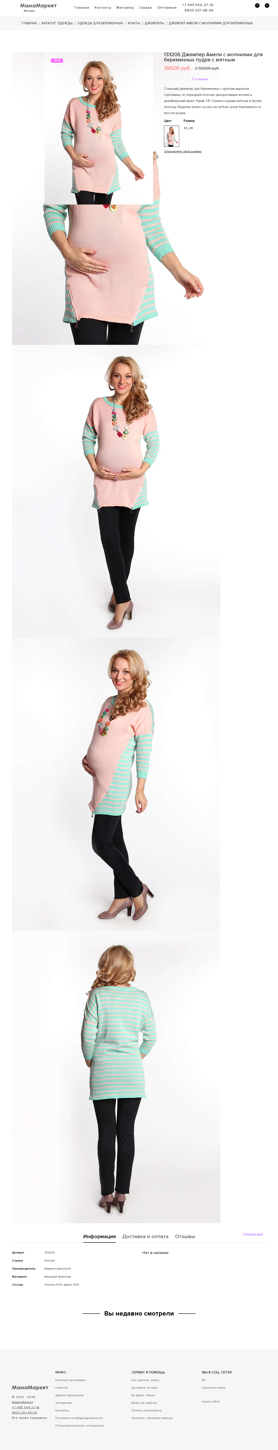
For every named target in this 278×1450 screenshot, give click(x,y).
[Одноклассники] (172, 178)
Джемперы (154, 23)
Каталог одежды (57, 23)
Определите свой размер (183, 151)
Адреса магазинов (69, 1395)
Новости (61, 1387)
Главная (81, 8)
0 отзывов (200, 79)
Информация (99, 1237)
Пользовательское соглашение (79, 1425)
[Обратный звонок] (233, 8)
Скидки (145, 8)
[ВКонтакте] (166, 178)
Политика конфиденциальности (79, 1418)
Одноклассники (213, 1387)
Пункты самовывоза (146, 1410)
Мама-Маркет (22, 1402)
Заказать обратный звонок (152, 1418)
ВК (204, 1380)
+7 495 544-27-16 (198, 5)
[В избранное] (165, 165)
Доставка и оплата (145, 1237)
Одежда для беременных (100, 23)
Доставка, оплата (144, 1387)
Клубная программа (70, 1380)
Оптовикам (167, 8)
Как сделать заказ (145, 1380)
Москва (29, 11)
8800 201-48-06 (199, 10)
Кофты (134, 23)
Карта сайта (210, 1401)
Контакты (102, 8)
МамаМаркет (38, 5)
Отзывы (185, 1237)
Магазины (125, 8)
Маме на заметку (144, 1403)
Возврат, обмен (143, 1395)
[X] (178, 178)
